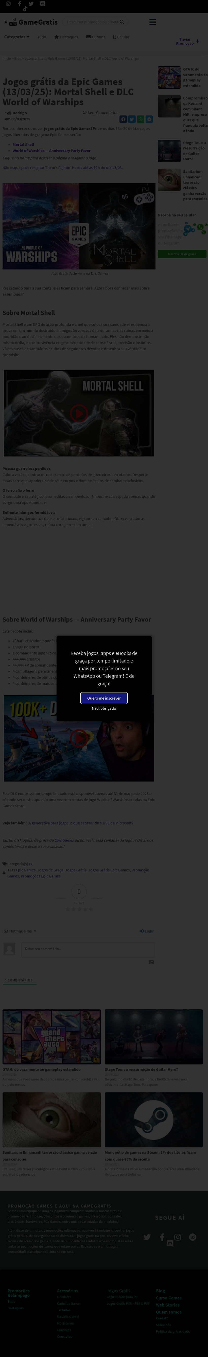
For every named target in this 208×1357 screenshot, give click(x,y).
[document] (104, 678)
